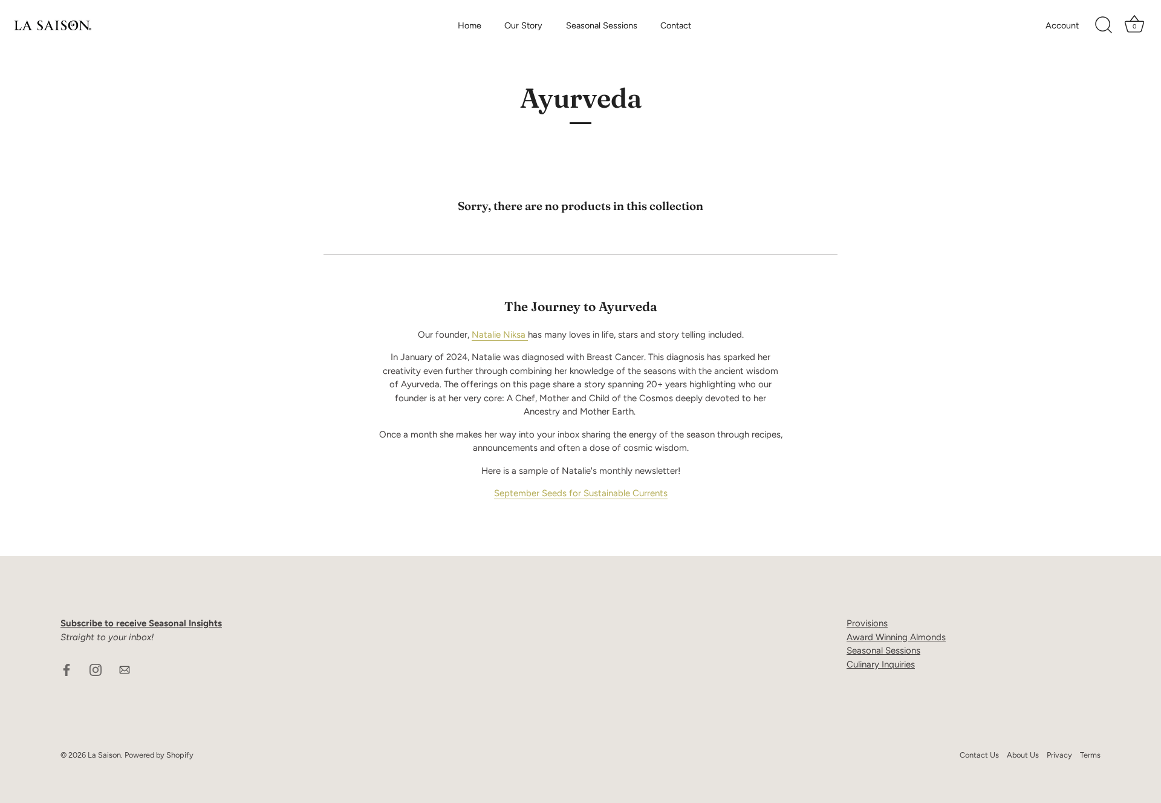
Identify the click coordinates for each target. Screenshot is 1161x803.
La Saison (104, 754)
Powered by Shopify (159, 754)
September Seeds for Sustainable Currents (581, 493)
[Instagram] (95, 668)
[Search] (1103, 25)
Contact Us (979, 754)
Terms (1090, 754)
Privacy (1059, 754)
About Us (1023, 754)
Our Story (523, 25)
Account (1062, 25)
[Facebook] (66, 668)
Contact (675, 25)
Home (469, 25)
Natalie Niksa (500, 334)
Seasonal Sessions (601, 25)
